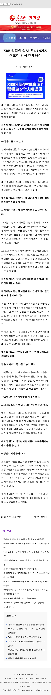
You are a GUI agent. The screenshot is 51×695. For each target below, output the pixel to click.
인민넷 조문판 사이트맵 (37, 678)
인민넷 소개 (22, 678)
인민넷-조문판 (14, 517)
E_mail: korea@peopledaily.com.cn (25, 674)
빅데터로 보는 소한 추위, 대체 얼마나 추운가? (23, 539)
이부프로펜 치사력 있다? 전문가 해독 (19, 598)
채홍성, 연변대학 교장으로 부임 (22, 658)
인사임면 (35, 37)
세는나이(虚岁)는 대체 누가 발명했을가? (21, 569)
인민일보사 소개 (11, 678)
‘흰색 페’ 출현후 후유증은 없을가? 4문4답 (26, 625)
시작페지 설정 (17, 4)
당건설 (22, 37)
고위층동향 (9, 37)
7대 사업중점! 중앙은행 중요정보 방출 (25, 637)
